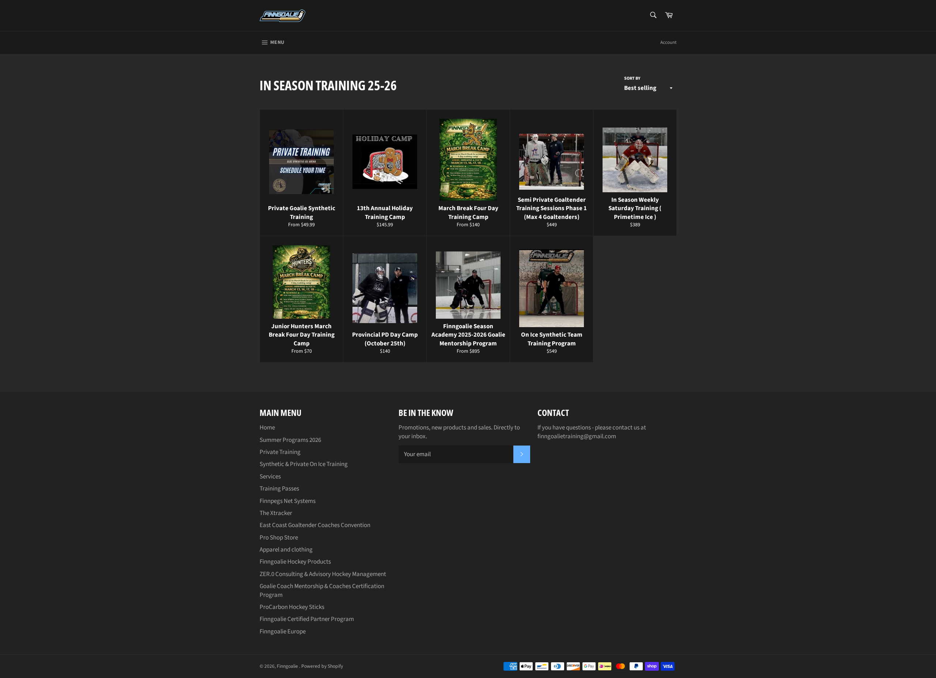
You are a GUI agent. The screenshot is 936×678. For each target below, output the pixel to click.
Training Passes (279, 488)
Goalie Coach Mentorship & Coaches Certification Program (322, 590)
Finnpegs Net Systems (288, 501)
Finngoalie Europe (283, 631)
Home (267, 427)
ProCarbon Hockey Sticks (292, 607)
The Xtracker (276, 513)
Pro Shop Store (279, 537)
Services (270, 476)
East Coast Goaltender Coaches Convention (315, 525)
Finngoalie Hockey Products (295, 561)
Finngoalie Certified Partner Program (307, 619)
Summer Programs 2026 (290, 440)
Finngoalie (288, 666)
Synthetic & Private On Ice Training (304, 464)
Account (668, 42)
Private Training (280, 452)
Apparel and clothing (286, 549)
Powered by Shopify (322, 666)
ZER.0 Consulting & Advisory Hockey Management (323, 574)
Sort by (632, 79)
